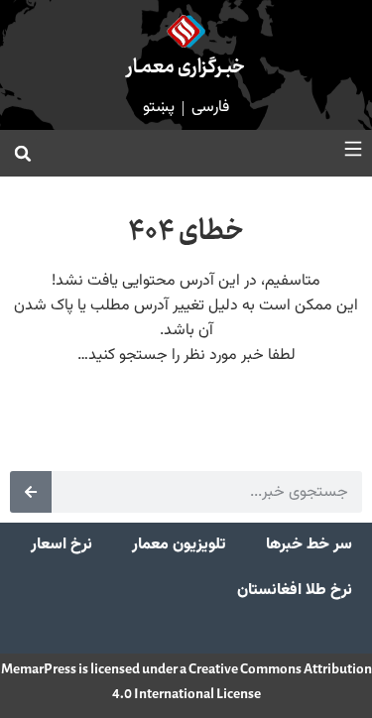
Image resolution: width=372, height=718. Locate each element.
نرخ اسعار (61, 545)
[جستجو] (31, 492)
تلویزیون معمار (179, 545)
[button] (23, 154)
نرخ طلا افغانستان (294, 590)
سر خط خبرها (309, 545)
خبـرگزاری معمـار (186, 68)
